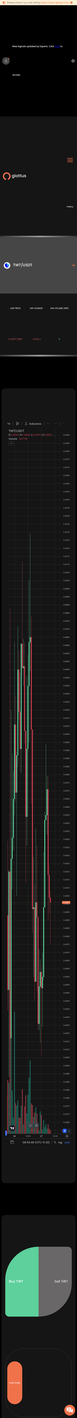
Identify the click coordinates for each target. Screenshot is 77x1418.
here (57, 46)
